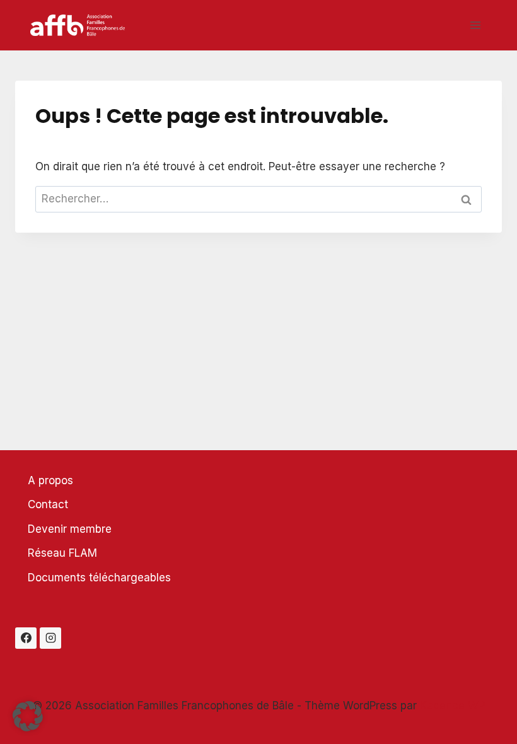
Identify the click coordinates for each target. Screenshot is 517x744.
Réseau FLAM (62, 553)
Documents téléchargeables (99, 577)
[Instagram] (50, 638)
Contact (48, 504)
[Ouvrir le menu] (475, 25)
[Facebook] (26, 638)
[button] (27, 716)
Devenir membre (70, 529)
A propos (50, 480)
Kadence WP (452, 705)
